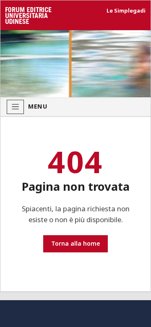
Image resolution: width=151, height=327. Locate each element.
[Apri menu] (15, 107)
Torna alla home (75, 243)
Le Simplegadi (126, 10)
